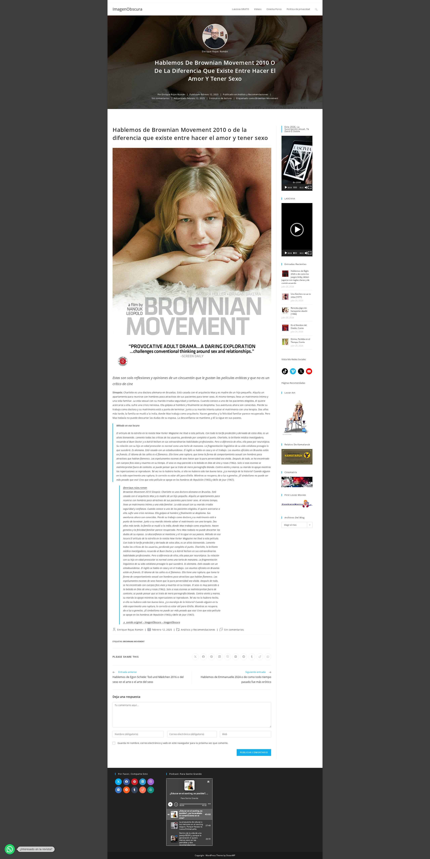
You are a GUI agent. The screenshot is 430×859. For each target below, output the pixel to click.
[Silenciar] (306, 187)
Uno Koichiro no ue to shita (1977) (301, 295)
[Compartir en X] (118, 781)
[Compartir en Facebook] (126, 781)
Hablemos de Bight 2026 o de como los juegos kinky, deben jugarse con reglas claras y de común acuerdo (295, 277)
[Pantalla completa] (310, 187)
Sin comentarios (160, 98)
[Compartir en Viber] (150, 781)
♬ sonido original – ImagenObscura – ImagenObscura (151, 622)
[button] (297, 163)
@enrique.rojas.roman (135, 487)
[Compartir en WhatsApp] (150, 789)
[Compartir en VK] (118, 789)
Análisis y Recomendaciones (253, 94)
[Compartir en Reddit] (126, 789)
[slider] (295, 187)
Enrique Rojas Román (215, 51)
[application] (297, 163)
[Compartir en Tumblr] (134, 789)
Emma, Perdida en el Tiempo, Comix (300, 341)
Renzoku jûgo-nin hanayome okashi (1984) (299, 311)
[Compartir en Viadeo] (142, 789)
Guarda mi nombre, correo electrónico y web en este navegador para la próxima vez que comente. (173, 743)
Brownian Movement (266, 98)
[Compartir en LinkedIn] (142, 781)
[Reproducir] (286, 187)
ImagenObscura (127, 9)
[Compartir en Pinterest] (134, 781)
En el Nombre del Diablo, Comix (299, 327)
